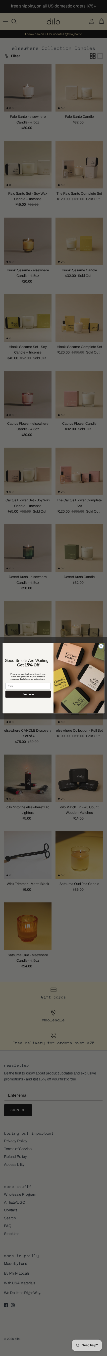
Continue (28, 694)
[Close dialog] (101, 646)
